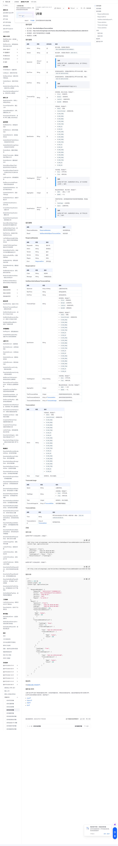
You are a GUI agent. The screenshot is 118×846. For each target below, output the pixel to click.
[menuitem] (11, 12)
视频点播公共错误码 (33, 685)
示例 (97, 30)
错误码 (98, 38)
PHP (28, 703)
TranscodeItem (51, 397)
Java (28, 698)
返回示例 (100, 36)
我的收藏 (88, 8)
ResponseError (39, 261)
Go (28, 705)
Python (29, 700)
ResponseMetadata (45, 230)
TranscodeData (49, 503)
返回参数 (98, 11)
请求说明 (98, 5)
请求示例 (100, 33)
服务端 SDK (99, 41)
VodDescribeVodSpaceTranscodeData (50, 233)
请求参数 (98, 8)
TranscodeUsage (51, 400)
